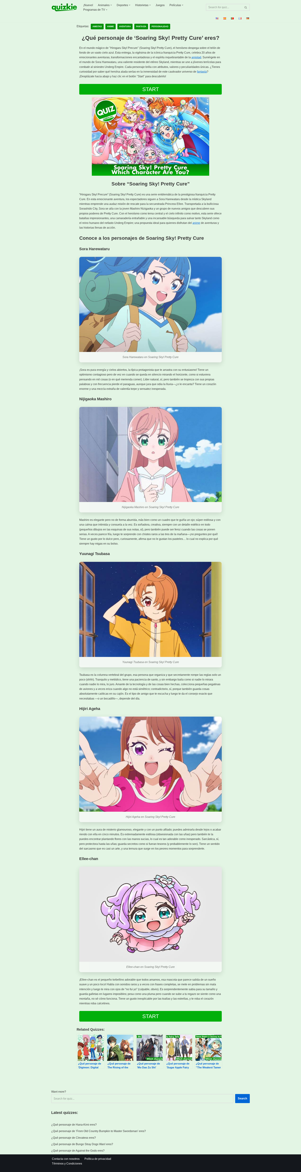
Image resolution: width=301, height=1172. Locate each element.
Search (242, 1098)
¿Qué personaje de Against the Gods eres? (78, 1150)
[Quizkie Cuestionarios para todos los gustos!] (64, 7)
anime (196, 222)
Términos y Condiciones (67, 1163)
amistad (196, 57)
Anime (110, 26)
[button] (111, 5)
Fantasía (141, 26)
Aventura (125, 26)
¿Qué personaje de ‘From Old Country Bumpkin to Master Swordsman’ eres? (98, 1131)
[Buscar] (246, 7)
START (150, 89)
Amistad (97, 26)
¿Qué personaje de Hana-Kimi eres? (74, 1124)
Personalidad (160, 26)
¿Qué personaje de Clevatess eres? (73, 1137)
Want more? (58, 1091)
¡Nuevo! (88, 5)
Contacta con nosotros (66, 1158)
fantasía (202, 71)
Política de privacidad (97, 1158)
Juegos (160, 5)
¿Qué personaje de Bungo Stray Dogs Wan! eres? (82, 1144)
